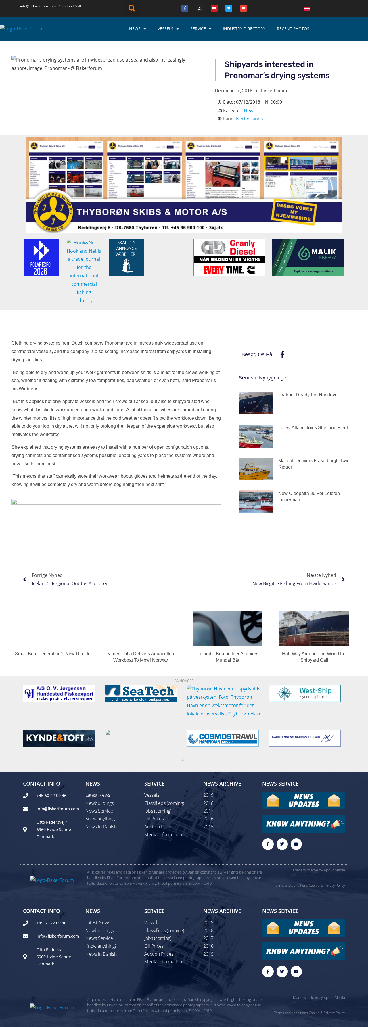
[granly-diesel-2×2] (229, 257)
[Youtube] (214, 8)
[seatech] (141, 693)
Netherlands (249, 119)
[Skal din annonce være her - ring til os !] (126, 257)
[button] (132, 8)
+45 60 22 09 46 (69, 6)
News (135, 28)
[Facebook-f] (267, 844)
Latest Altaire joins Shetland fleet (313, 427)
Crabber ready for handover (308, 394)
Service (198, 28)
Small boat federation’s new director (53, 653)
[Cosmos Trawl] (223, 737)
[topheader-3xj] (184, 184)
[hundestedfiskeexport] (59, 693)
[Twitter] (228, 8)
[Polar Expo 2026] (41, 257)
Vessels (165, 28)
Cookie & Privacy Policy (327, 885)
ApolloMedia (334, 870)
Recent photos (293, 28)
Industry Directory (244, 28)
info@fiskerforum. (34, 6)
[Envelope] (243, 8)
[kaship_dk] (305, 737)
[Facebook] (184, 8)
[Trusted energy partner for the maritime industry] (308, 257)
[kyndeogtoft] (59, 737)
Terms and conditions (291, 885)
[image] (141, 737)
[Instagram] (199, 8)
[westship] (305, 693)
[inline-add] (116, 511)
